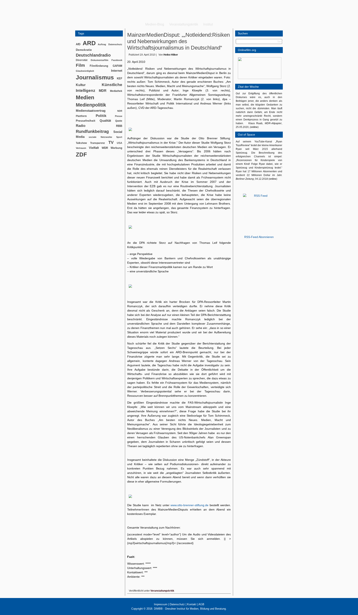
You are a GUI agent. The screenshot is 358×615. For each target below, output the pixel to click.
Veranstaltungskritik (183, 24)
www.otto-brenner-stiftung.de (190, 505)
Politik (101, 116)
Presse (118, 116)
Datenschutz (115, 44)
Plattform (81, 116)
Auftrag (102, 44)
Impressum (160, 604)
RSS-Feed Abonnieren (259, 237)
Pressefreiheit (85, 120)
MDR (102, 90)
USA (119, 143)
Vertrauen (81, 148)
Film (80, 65)
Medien (85, 97)
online (254, 127)
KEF (119, 78)
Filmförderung (99, 65)
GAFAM (117, 65)
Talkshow (81, 143)
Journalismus (95, 77)
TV (111, 142)
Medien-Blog (154, 24)
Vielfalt (94, 147)
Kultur (81, 85)
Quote (118, 120)
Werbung (116, 147)
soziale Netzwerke (100, 137)
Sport (119, 137)
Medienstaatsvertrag (90, 110)
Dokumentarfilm (99, 60)
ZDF (81, 154)
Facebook (116, 60)
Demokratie (84, 49)
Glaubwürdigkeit (85, 71)
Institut (208, 24)
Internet (116, 70)
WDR (105, 147)
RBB (119, 125)
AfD (78, 44)
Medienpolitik (91, 105)
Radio (80, 126)
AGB (201, 604)
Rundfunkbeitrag (92, 131)
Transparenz (97, 143)
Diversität (81, 60)
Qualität (105, 120)
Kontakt (191, 604)
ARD (89, 43)
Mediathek (116, 91)
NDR (119, 111)
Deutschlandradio (93, 55)
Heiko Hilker (170, 54)
